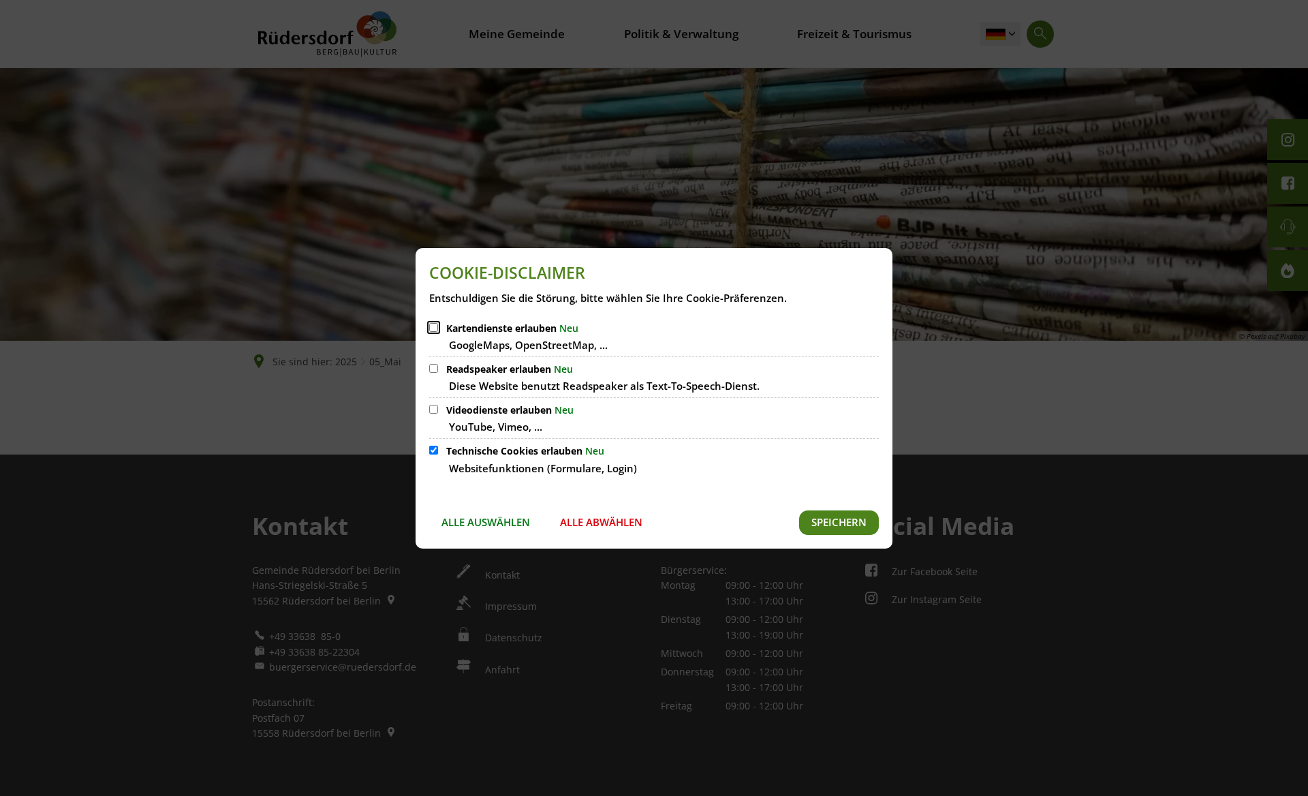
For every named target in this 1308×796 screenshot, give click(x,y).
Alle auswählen (485, 522)
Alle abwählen (601, 522)
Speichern (839, 522)
